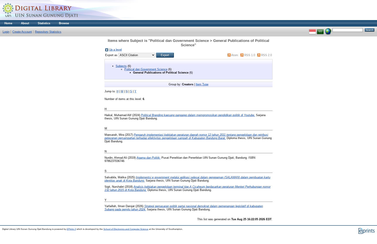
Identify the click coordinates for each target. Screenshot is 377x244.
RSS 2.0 (266, 55)
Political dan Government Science (145, 69)
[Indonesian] (312, 29)
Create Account (22, 31)
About (25, 23)
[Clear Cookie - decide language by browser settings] (328, 29)
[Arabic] (320, 29)
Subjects (121, 66)
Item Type (202, 84)
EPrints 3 (71, 229)
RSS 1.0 (249, 55)
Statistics (44, 23)
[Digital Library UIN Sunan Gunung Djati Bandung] (40, 19)
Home (8, 23)
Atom (234, 55)
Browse (64, 23)
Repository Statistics (48, 31)
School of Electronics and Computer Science (125, 229)
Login (6, 31)
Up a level (115, 49)
